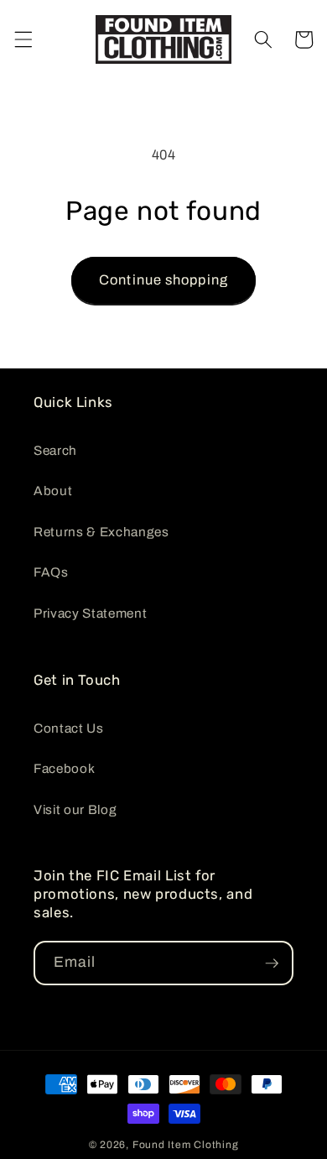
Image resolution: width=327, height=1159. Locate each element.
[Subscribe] (272, 963)
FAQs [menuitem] (51, 572)
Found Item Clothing (185, 1145)
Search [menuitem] (55, 450)
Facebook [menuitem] (64, 768)
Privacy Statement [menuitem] (90, 613)
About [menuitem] (53, 490)
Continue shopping (163, 280)
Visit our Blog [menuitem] (75, 809)
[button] (23, 39)
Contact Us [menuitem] (69, 728)
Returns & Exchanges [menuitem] (101, 532)
